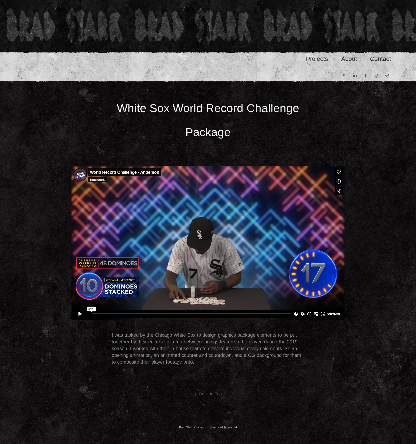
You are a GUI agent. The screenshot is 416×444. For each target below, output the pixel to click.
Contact (380, 58)
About (349, 58)
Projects (317, 58)
